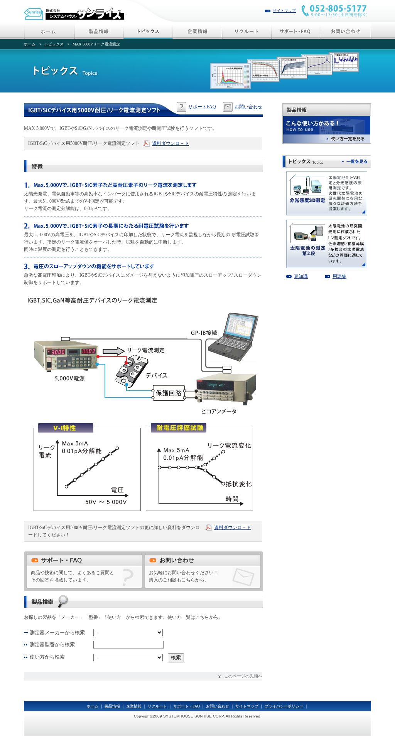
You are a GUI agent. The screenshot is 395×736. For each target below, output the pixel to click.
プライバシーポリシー (284, 706)
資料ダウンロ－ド (170, 143)
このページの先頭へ (243, 676)
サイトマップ (284, 10)
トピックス (54, 44)
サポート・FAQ (186, 706)
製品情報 (112, 706)
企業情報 (134, 706)
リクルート (157, 706)
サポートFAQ (202, 106)
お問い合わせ (248, 106)
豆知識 (301, 276)
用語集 (339, 276)
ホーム (29, 44)
